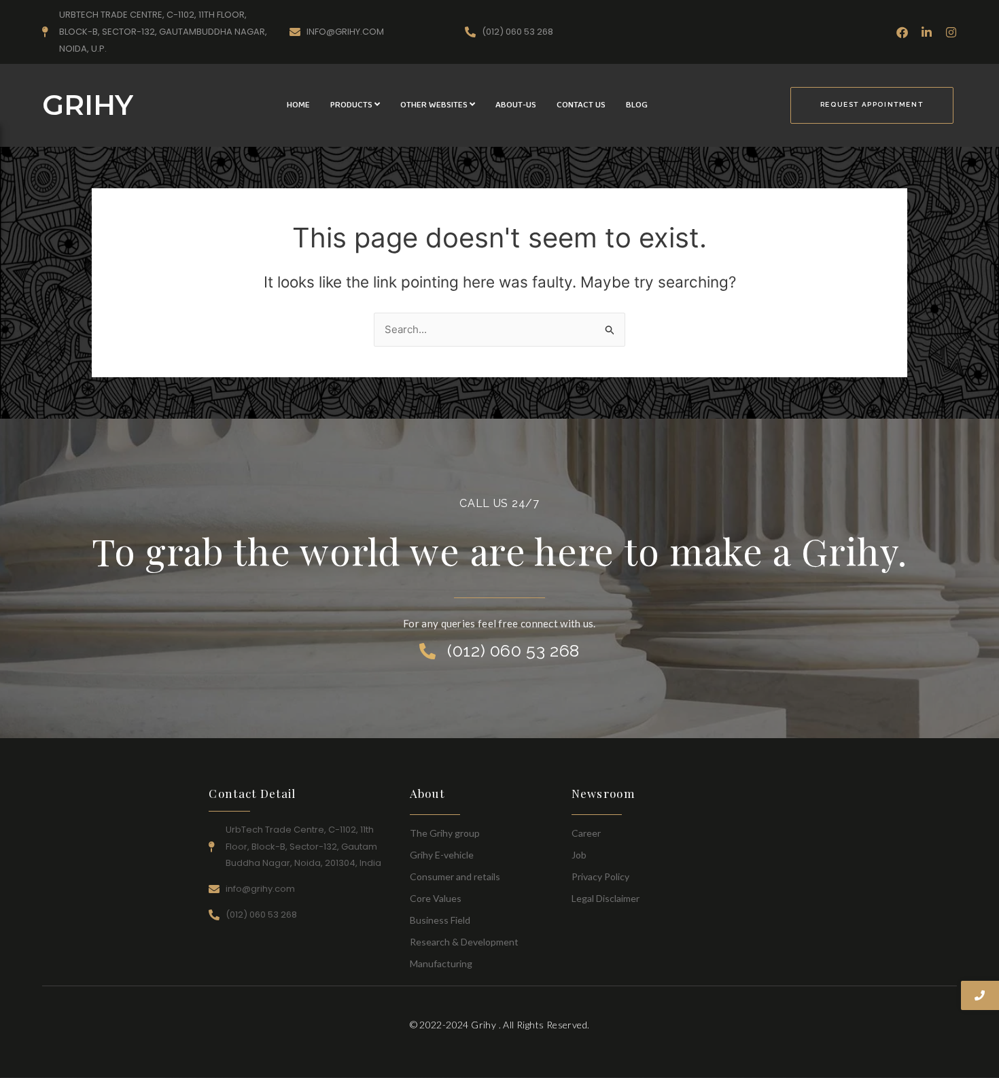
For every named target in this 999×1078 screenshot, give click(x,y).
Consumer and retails (455, 876)
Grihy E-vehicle (442, 854)
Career (586, 833)
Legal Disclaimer (605, 898)
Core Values (435, 898)
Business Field (440, 920)
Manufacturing (441, 963)
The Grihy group (445, 833)
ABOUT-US (515, 105)
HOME (298, 105)
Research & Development (464, 941)
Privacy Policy (600, 876)
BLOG (637, 105)
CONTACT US (581, 105)
